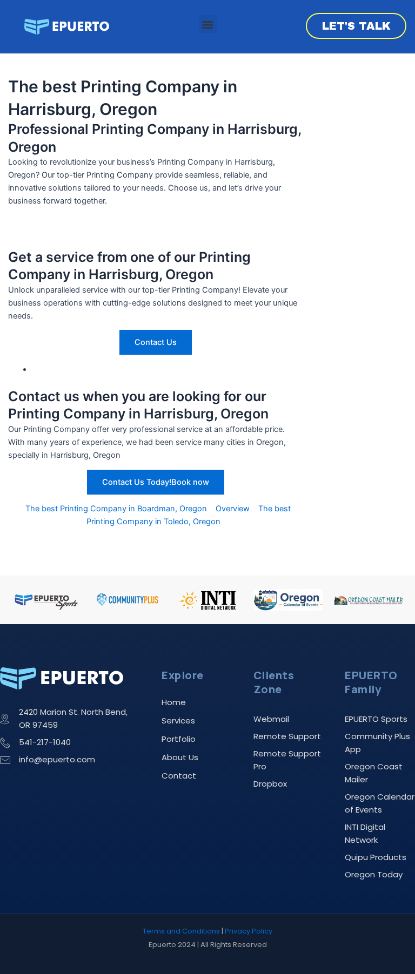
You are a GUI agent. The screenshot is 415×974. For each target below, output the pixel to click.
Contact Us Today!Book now (155, 482)
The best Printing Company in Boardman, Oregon (116, 508)
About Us (180, 757)
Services (178, 720)
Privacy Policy (248, 931)
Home (174, 702)
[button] (208, 24)
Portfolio (179, 739)
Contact (179, 775)
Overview (233, 508)
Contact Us (156, 342)
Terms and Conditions (181, 931)
